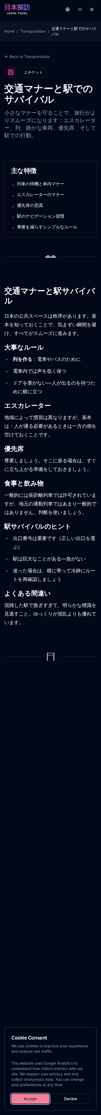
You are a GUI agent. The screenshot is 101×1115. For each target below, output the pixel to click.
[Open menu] (92, 9)
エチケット (33, 72)
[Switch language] (67, 9)
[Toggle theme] (80, 9)
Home (9, 31)
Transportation (33, 31)
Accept (30, 1098)
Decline (70, 1098)
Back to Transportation (30, 56)
